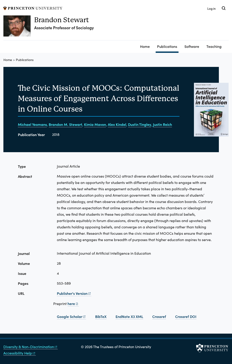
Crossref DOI (185, 316)
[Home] (18, 27)
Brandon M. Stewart (65, 124)
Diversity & (28, 346)
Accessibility (17, 353)
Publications (168, 46)
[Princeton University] (32, 7)
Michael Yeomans (32, 124)
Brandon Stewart (61, 20)
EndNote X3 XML (129, 316)
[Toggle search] (223, 8)
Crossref (159, 316)
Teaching (214, 46)
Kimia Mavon (95, 124)
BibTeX (100, 316)
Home (145, 46)
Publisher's (72, 293)
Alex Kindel (117, 124)
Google (69, 316)
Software (191, 46)
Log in (211, 8)
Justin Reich (162, 124)
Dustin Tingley (139, 124)
